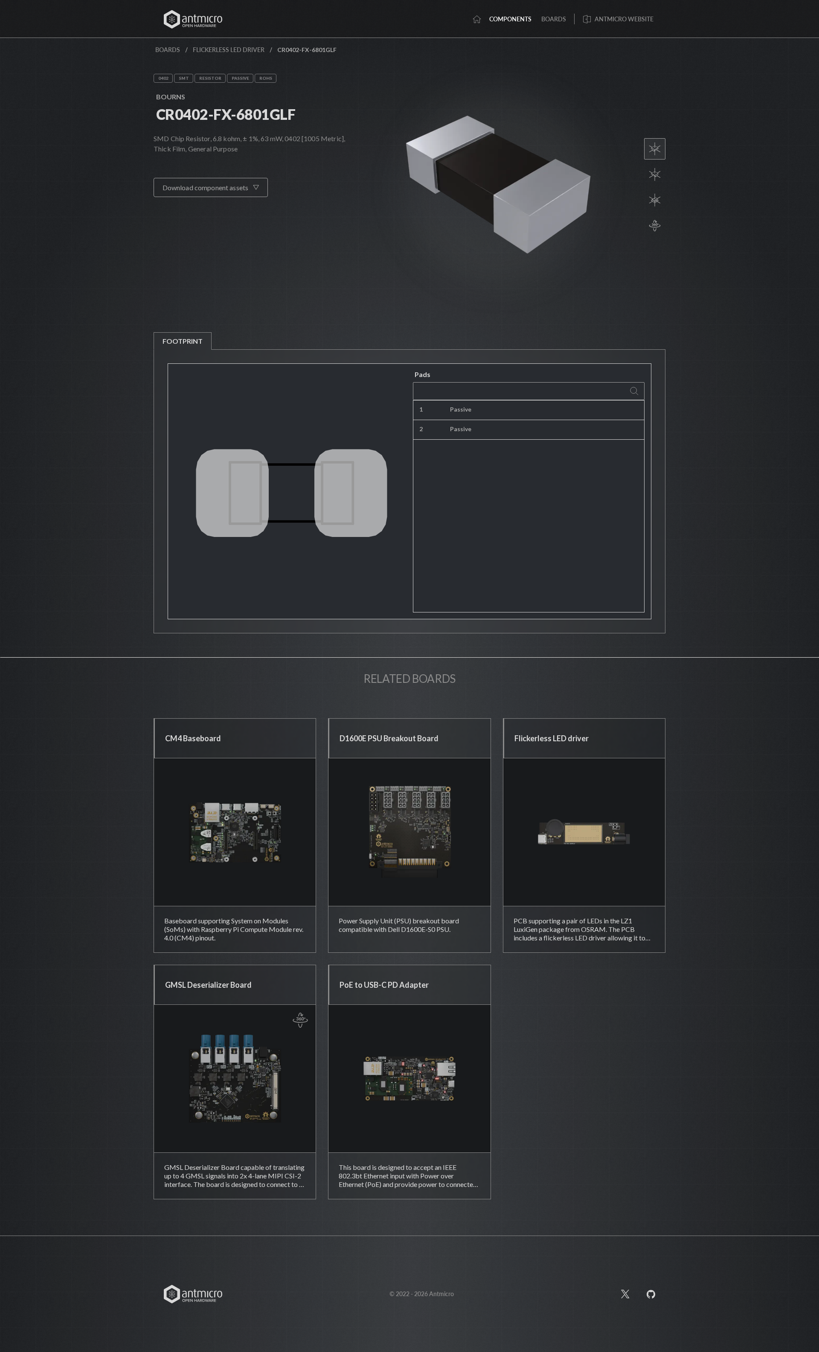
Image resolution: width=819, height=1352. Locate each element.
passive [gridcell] (460, 409)
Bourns (170, 97)
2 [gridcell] (421, 428)
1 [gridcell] (421, 409)
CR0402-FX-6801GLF (225, 114)
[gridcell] (571, 410)
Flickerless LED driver (228, 49)
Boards (167, 49)
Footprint (183, 341)
